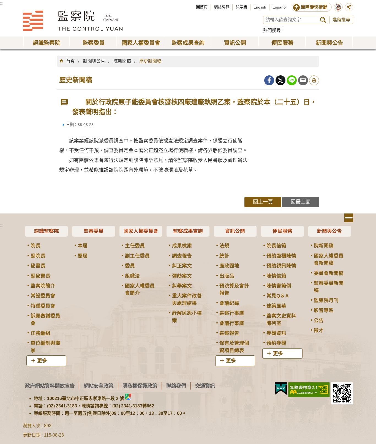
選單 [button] (348, 217)
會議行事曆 (231, 323)
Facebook (269, 80)
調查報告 (182, 256)
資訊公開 (235, 231)
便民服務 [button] (282, 43)
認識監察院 (46, 231)
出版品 (226, 276)
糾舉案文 (182, 286)
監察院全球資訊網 (72, 20)
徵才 (319, 330)
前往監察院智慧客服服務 (338, 7)
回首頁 (202, 7)
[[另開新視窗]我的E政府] (281, 388)
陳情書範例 (278, 286)
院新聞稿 (122, 61)
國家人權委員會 (141, 231)
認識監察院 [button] (46, 43)
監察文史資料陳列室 (281, 319)
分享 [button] (349, 7)
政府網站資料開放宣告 (50, 386)
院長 (35, 245)
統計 (224, 256)
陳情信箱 (276, 276)
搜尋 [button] (323, 20)
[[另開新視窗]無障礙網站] (309, 389)
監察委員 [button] (94, 43)
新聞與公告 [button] (329, 43)
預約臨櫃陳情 (281, 256)
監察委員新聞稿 (329, 286)
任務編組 (40, 333)
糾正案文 (182, 265)
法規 (224, 245)
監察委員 (93, 231)
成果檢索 (182, 245)
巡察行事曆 (231, 313)
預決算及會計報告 (234, 289)
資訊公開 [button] (235, 43)
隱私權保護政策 (139, 386)
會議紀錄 (229, 303)
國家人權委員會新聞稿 (329, 259)
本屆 (83, 245)
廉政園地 (229, 265)
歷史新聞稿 (150, 61)
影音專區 (324, 310)
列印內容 (314, 80)
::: (1, 3)
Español (280, 7)
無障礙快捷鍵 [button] (314, 7)
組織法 (132, 276)
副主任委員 (137, 256)
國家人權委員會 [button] (141, 43)
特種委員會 (43, 306)
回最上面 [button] (300, 202)
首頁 (70, 61)
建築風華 (276, 306)
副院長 (38, 256)
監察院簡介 (43, 286)
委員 (130, 265)
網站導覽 (221, 7)
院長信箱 (276, 245)
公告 (319, 320)
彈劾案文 (182, 276)
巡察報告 (229, 333)
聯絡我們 (176, 386)
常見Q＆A (277, 295)
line (292, 80)
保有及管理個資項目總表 (234, 346)
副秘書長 (40, 276)
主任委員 (135, 245)
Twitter (280, 80)
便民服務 (282, 231)
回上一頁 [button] (263, 202)
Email (303, 80)
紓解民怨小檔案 (187, 316)
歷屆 (83, 256)
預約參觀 (276, 343)
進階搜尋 (341, 19)
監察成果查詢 (188, 231)
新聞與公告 (94, 61)
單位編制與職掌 (45, 346)
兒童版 (241, 7)
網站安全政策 (98, 386)
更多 (42, 360)
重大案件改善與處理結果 (187, 299)
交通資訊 (205, 386)
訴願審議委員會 (45, 319)
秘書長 (38, 265)
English (260, 7)
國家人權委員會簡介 (140, 289)
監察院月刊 (326, 300)
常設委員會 (43, 295)
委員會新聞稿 (329, 273)
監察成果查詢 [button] (188, 43)
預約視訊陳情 (281, 265)
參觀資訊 (276, 333)
